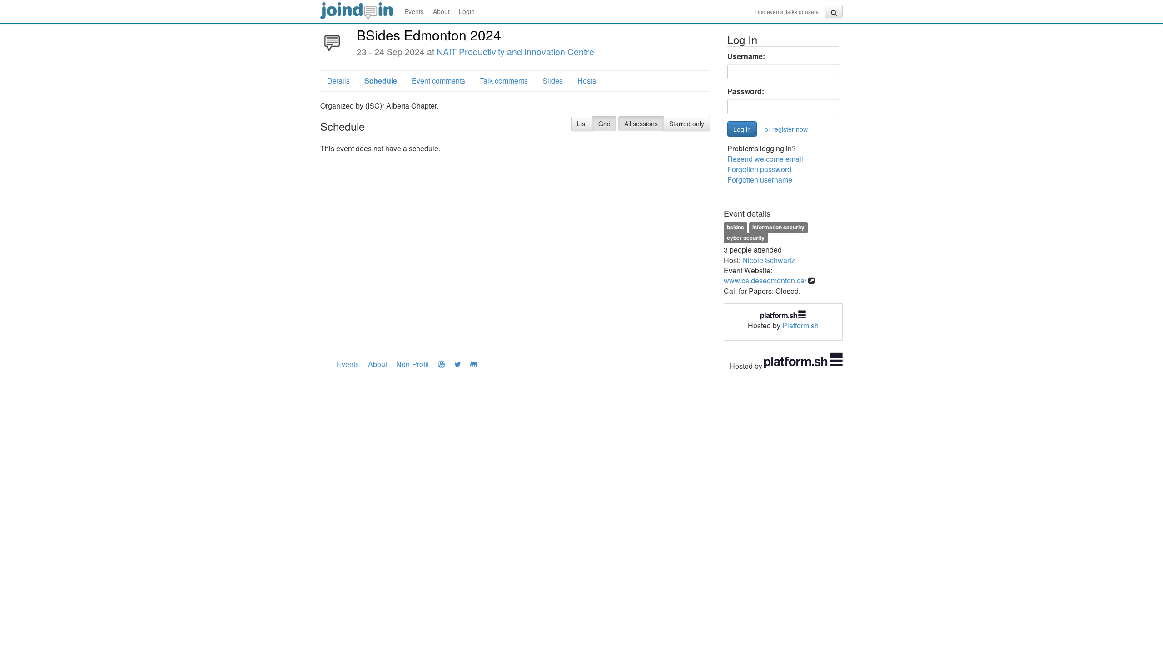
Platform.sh (800, 325)
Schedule (380, 80)
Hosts (586, 80)
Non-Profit (412, 364)
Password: (745, 91)
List (582, 123)
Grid (604, 123)
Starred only (686, 123)
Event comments (438, 80)
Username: (746, 56)
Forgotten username (759, 179)
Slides (552, 80)
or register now (786, 129)
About (441, 11)
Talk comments (504, 80)
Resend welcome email (765, 159)
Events (414, 11)
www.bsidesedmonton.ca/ (765, 280)
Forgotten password (759, 169)
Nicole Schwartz (768, 260)
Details (338, 80)
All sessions (641, 123)
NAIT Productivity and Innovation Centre (515, 51)
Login (467, 11)
